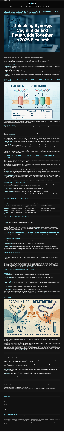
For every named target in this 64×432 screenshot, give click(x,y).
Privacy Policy (5, 404)
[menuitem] (12, 7)
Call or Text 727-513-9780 (7, 0)
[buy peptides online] (32, 3)
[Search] (53, 7)
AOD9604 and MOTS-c (40, 228)
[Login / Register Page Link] (52, 7)
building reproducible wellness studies (27, 266)
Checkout (5, 401)
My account (5, 398)
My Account (5, 409)
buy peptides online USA (45, 292)
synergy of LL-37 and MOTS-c (21, 349)
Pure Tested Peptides (11, 134)
